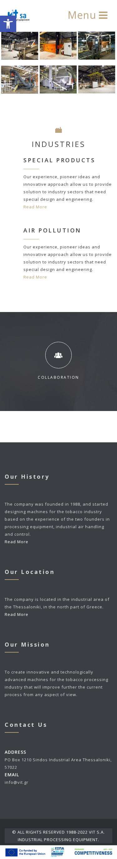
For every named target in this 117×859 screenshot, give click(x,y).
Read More (35, 207)
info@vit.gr (16, 782)
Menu (83, 15)
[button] (8, 24)
